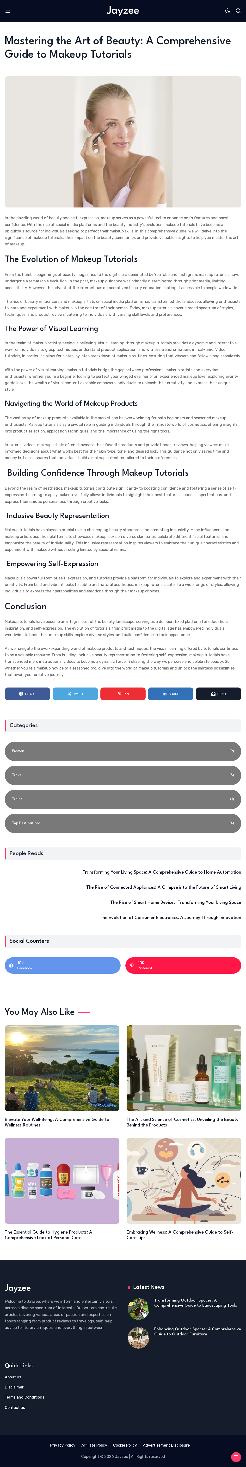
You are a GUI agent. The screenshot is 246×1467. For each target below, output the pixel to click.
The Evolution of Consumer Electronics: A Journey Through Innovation (170, 918)
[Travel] (123, 775)
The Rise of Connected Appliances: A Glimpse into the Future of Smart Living (163, 887)
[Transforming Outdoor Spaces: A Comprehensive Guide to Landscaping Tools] (138, 1309)
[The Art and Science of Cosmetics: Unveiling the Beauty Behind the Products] (184, 1068)
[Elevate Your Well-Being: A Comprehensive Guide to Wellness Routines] (62, 1068)
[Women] (123, 751)
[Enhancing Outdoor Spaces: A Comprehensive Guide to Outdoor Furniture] (138, 1338)
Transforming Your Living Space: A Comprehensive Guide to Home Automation (162, 872)
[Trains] (123, 799)
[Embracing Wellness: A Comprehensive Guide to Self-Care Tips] (184, 1181)
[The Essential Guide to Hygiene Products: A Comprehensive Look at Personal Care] (62, 1181)
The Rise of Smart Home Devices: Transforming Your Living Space (175, 903)
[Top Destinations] (123, 823)
